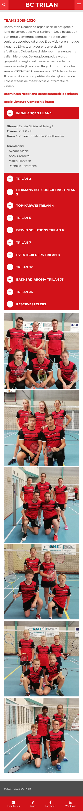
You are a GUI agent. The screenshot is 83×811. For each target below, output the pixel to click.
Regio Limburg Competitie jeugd (29, 102)
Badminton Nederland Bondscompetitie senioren (41, 94)
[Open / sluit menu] (79, 5)
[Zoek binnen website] (4, 5)
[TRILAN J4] (41, 658)
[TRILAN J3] (41, 735)
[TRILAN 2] (41, 351)
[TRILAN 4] (41, 427)
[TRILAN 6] (41, 504)
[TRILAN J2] (41, 581)
